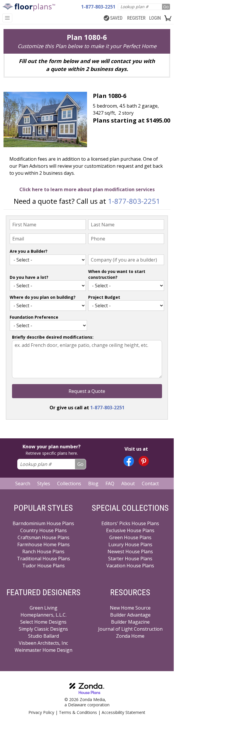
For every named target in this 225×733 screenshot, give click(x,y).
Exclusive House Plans (130, 530)
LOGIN (155, 18)
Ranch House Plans (43, 551)
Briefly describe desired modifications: (52, 337)
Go (166, 6)
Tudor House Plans (43, 565)
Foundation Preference (34, 317)
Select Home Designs (43, 622)
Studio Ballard (43, 636)
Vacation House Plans (130, 565)
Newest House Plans (130, 551)
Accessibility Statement (123, 712)
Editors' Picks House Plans (130, 523)
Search (22, 483)
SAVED (116, 18)
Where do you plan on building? (43, 297)
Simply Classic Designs (43, 629)
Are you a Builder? (28, 251)
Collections (69, 483)
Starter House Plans (130, 558)
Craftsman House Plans (43, 537)
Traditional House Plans (43, 558)
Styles (43, 483)
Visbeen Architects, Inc (43, 643)
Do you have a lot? (29, 277)
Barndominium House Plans (43, 523)
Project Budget (104, 297)
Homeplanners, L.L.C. (44, 615)
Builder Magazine (130, 622)
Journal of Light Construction (130, 629)
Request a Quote (87, 391)
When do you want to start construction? (116, 274)
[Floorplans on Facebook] (128, 461)
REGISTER (136, 18)
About (128, 483)
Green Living (43, 608)
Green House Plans (130, 537)
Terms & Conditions (78, 712)
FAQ (109, 483)
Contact (150, 483)
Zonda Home (130, 636)
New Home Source (130, 608)
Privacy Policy (41, 712)
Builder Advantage (130, 615)
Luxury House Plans (130, 544)
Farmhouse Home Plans (43, 544)
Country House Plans (43, 530)
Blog (93, 483)
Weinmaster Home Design (43, 650)
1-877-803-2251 (134, 201)
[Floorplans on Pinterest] (143, 461)
